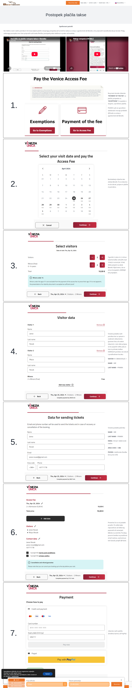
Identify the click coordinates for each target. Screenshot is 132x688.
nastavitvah (15, 676)
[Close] (121, 680)
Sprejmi (47, 674)
